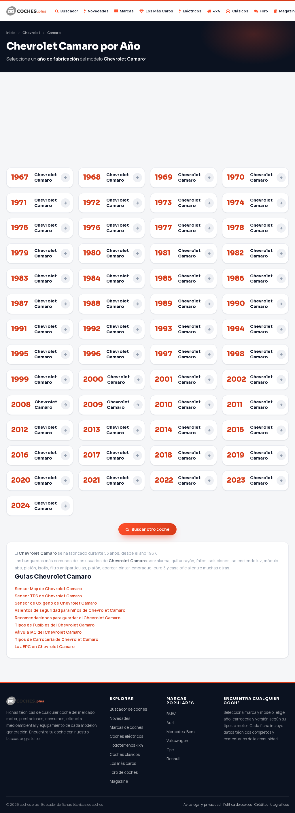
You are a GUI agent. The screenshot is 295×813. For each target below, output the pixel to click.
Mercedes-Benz (181, 731)
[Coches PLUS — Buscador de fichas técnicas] (26, 11)
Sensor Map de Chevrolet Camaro (48, 588)
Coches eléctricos (126, 736)
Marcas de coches (126, 727)
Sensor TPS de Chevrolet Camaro (48, 596)
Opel (171, 749)
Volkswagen (177, 740)
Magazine (119, 781)
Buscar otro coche (150, 529)
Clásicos (240, 11)
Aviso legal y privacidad (202, 804)
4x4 (216, 11)
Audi (171, 722)
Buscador (69, 11)
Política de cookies (237, 804)
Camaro (54, 32)
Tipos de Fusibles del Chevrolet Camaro (54, 625)
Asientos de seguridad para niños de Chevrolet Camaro (70, 610)
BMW (171, 713)
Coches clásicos (125, 754)
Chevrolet (31, 32)
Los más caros (123, 763)
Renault (174, 758)
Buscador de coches (128, 709)
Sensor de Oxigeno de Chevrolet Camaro (56, 603)
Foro (264, 11)
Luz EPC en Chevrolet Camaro (45, 646)
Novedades (98, 11)
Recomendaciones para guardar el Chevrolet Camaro (67, 617)
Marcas (127, 11)
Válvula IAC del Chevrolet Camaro (48, 632)
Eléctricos (192, 11)
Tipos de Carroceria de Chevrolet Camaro (56, 639)
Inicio (11, 32)
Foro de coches (124, 772)
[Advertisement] (147, 124)
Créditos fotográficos (271, 804)
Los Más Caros (159, 11)
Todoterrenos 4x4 (126, 745)
